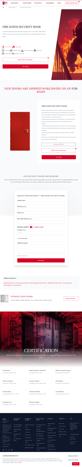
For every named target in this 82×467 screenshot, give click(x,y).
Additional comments (22, 243)
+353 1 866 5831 (6, 444)
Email (20, 212)
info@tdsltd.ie (6, 446)
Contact (59, 3)
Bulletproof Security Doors (55, 283)
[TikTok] (9, 450)
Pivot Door (27, 432)
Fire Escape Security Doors (22, 283)
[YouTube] (12, 450)
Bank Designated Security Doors (38, 283)
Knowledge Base (50, 3)
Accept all (75, 463)
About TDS (61, 423)
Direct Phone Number (24, 218)
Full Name (21, 206)
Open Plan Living (52, 432)
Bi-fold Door (28, 437)
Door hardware (17, 285)
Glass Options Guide (29, 445)
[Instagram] (6, 450)
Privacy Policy (18, 462)
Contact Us (61, 429)
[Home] (3, 7)
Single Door (28, 429)
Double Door (28, 434)
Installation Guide (29, 447)
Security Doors (37, 3)
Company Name (21, 200)
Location (21, 230)
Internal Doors (14, 3)
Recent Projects (62, 426)
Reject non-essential (73, 459)
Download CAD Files (59, 144)
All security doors (67, 283)
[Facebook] (3, 450)
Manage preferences (73, 455)
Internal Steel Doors (71, 298)
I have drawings (23, 238)
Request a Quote (62, 431)
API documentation (74, 434)
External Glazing (27, 3)
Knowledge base (8, 285)
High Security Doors (9, 283)
